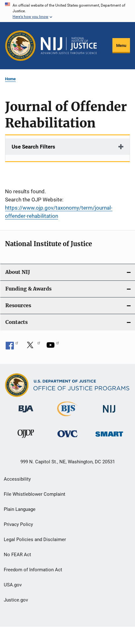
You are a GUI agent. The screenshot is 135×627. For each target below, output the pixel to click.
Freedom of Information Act (33, 570)
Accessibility (17, 479)
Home (10, 78)
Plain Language (19, 509)
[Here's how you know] (67, 11)
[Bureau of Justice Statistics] (67, 417)
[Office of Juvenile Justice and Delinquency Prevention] (26, 439)
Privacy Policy (18, 524)
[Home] (69, 45)
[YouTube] (53, 347)
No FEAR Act (17, 554)
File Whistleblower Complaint (34, 494)
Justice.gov (16, 600)
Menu (121, 45)
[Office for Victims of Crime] (67, 438)
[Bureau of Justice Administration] (26, 413)
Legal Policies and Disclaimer (35, 539)
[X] (32, 347)
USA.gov (13, 585)
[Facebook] (12, 347)
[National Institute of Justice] (109, 414)
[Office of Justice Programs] (20, 45)
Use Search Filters (33, 147)
